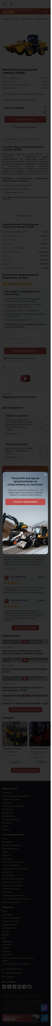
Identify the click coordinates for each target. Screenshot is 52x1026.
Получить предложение (25, 501)
